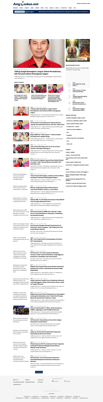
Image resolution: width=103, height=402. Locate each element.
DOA (68, 132)
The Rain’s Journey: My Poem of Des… (76, 183)
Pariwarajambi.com (35, 398)
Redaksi (27, 379)
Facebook (56, 381)
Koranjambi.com (44, 396)
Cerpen (68, 149)
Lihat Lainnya (39, 372)
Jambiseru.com (53, 396)
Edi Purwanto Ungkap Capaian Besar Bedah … (79, 109)
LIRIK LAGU (69, 144)
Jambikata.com (68, 396)
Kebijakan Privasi (30, 382)
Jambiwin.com (27, 396)
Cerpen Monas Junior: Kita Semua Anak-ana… (77, 158)
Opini (31, 158)
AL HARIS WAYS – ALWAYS (73, 126)
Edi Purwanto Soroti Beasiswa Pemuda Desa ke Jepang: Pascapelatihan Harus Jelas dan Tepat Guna (50, 11)
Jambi (31, 107)
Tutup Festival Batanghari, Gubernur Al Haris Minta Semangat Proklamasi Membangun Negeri (55, 98)
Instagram (68, 381)
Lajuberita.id (60, 396)
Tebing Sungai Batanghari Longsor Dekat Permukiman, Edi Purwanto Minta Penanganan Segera (37, 72)
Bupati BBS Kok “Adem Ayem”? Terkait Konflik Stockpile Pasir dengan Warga (45, 135)
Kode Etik (40, 379)
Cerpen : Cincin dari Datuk (73, 155)
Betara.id (27, 398)
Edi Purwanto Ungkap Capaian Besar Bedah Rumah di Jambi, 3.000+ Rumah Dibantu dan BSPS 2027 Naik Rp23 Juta (38, 98)
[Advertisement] (51, 25)
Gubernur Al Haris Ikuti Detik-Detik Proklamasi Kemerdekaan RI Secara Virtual (45, 333)
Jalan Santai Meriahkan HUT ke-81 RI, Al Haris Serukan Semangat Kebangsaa (22, 97)
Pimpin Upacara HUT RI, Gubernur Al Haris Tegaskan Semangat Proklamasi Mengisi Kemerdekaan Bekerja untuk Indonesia (47, 346)
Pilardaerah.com (19, 398)
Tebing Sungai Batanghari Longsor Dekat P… (80, 97)
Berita (31, 278)
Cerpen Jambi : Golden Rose (73, 162)
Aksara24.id (75, 398)
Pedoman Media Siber (18, 382)
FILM (68, 141)
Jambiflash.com (35, 396)
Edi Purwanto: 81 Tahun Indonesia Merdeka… (79, 90)
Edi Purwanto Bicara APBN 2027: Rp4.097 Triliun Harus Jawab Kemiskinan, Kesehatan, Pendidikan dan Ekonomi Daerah (46, 213)
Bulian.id (53, 398)
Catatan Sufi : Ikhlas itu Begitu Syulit (76, 186)
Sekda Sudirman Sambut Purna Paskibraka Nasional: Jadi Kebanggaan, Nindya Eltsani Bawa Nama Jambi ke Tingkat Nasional (47, 282)
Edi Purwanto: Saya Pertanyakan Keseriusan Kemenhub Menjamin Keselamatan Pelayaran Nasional (45, 359)
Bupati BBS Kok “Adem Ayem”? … (79, 84)
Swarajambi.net (45, 398)
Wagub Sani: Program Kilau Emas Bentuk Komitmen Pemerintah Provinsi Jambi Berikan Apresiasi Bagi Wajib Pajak (47, 268)
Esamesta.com (77, 396)
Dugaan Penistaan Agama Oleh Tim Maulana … (75, 179)
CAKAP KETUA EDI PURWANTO (74, 129)
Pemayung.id (60, 398)
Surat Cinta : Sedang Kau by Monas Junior (77, 165)
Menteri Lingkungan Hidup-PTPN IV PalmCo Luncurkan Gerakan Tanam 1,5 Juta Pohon (44, 188)
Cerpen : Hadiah (70, 152)
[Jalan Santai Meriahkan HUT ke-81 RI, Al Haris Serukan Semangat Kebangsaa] (22, 88)
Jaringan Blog (17, 384)
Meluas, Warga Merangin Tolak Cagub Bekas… (76, 175)
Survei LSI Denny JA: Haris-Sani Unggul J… (77, 172)
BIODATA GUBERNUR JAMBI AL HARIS (76, 118)
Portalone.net (68, 398)
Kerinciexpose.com (84, 398)
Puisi (67, 169)
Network (40, 382)
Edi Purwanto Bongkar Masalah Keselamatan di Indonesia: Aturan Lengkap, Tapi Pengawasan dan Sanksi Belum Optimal (46, 227)
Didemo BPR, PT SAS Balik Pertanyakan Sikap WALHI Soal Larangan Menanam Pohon (47, 200)
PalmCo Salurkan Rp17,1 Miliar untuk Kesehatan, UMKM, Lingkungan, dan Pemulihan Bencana (46, 309)
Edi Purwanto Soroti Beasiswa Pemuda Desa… (80, 103)
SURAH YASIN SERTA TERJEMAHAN (75, 138)
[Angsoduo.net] (25, 3)
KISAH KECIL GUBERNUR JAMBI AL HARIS (77, 121)
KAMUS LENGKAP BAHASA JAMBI (75, 123)
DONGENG (69, 135)
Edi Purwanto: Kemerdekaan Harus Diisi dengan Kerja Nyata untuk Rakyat (45, 321)
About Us (15, 379)
